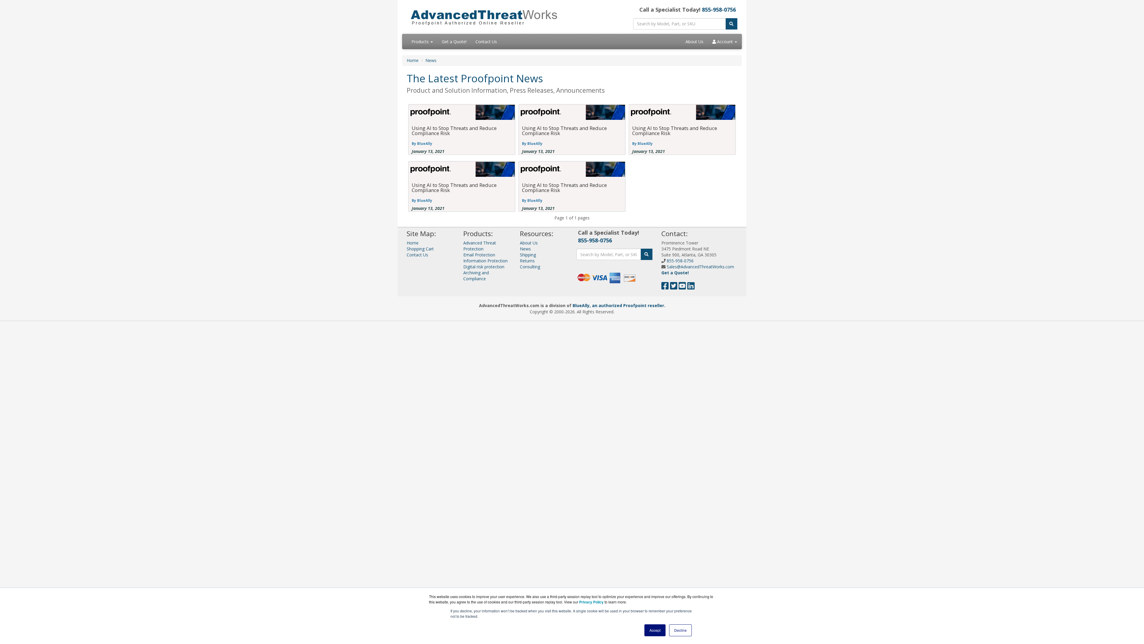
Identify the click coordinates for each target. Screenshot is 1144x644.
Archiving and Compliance (476, 275)
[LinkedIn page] (691, 287)
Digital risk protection (483, 267)
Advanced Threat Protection (479, 246)
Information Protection (485, 261)
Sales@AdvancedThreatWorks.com (700, 267)
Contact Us (486, 41)
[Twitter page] (673, 287)
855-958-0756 (719, 9)
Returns (527, 261)
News (430, 60)
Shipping (528, 255)
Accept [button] (654, 630)
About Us (694, 41)
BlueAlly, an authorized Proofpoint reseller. (619, 305)
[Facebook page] (665, 287)
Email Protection (479, 255)
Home (413, 60)
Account (725, 41)
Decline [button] (680, 630)
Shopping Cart (420, 249)
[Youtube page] (682, 287)
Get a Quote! (454, 41)
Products (420, 41)
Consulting (530, 267)
